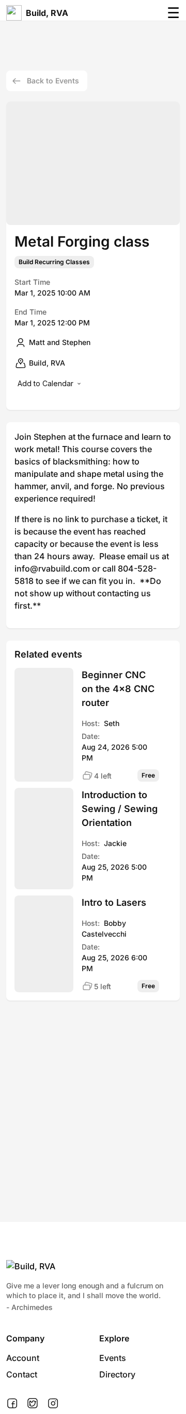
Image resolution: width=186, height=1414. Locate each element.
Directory (117, 1374)
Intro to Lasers (114, 902)
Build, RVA (47, 13)
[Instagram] (53, 1403)
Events (112, 1358)
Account (22, 1358)
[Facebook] (12, 1403)
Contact (21, 1374)
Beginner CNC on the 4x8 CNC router (118, 688)
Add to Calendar (45, 383)
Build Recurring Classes (54, 262)
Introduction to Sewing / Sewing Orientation (120, 808)
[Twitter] (32, 1403)
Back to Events (53, 80)
